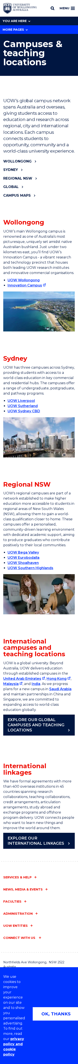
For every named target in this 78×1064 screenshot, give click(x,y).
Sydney (10, 170)
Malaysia (11, 684)
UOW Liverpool (21, 401)
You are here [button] (15, 21)
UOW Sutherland (23, 406)
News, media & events (23, 889)
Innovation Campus (25, 285)
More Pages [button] (13, 30)
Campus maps (17, 195)
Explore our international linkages (36, 841)
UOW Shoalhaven (23, 563)
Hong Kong (57, 679)
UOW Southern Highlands (30, 568)
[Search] (53, 8)
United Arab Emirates (22, 679)
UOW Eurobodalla (23, 558)
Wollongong (17, 161)
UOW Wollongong (24, 280)
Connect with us (19, 938)
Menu (64, 8)
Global (11, 187)
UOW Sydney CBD (24, 411)
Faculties (12, 901)
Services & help (17, 877)
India (36, 684)
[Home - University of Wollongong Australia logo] (20, 8)
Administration (18, 914)
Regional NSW (17, 178)
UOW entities (15, 926)
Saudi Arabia (60, 689)
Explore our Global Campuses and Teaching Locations (36, 725)
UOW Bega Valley (23, 552)
